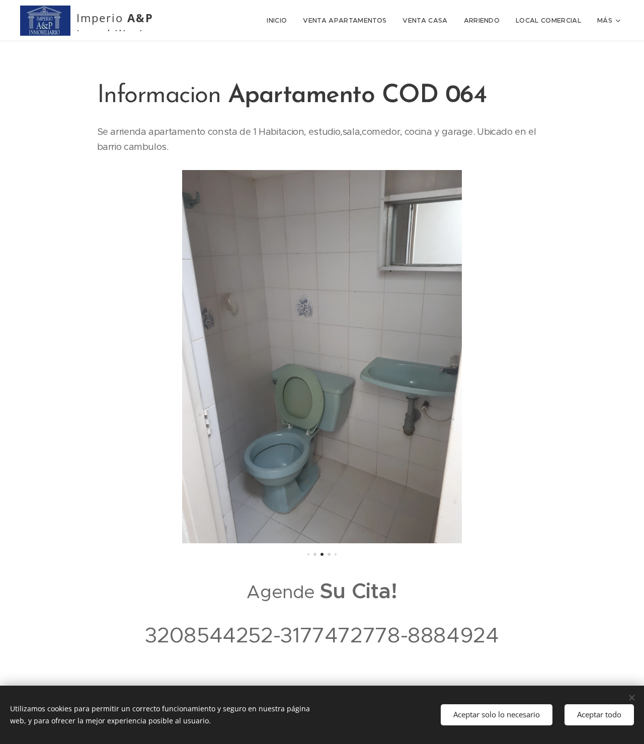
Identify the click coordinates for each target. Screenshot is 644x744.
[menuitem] (279, 20)
